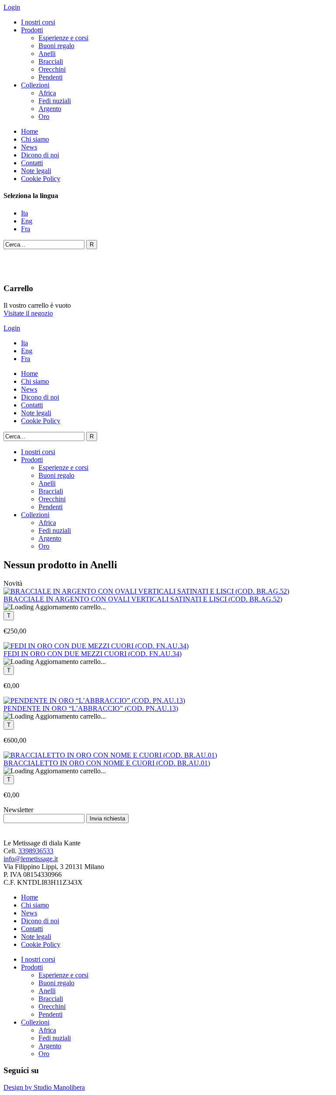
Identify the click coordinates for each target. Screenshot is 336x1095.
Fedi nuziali (54, 100)
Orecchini (52, 69)
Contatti (32, 163)
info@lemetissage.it (31, 858)
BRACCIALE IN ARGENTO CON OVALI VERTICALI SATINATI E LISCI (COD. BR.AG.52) (143, 599)
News (29, 147)
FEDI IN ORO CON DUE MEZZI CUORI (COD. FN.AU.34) (93, 653)
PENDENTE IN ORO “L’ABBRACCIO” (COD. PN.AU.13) (91, 708)
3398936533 (35, 851)
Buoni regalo (56, 45)
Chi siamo (35, 139)
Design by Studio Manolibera (44, 1087)
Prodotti (32, 30)
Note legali (36, 170)
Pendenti (50, 77)
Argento (49, 108)
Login (12, 7)
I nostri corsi (38, 22)
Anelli (47, 53)
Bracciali (50, 61)
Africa (47, 93)
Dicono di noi (40, 155)
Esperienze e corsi (63, 38)
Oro (43, 116)
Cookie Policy (40, 178)
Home (29, 131)
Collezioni (35, 85)
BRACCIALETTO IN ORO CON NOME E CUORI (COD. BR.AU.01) (107, 763)
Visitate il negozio (28, 313)
